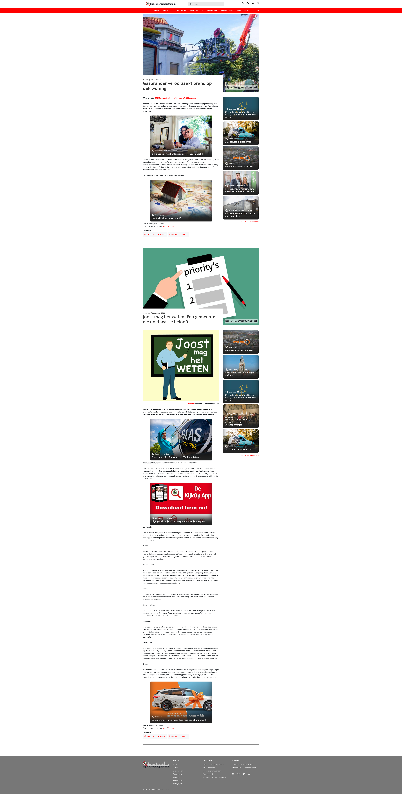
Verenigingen (177, 783)
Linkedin (174, 234)
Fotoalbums (177, 774)
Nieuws (175, 768)
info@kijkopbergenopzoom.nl (245, 768)
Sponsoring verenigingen (212, 771)
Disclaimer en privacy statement (214, 777)
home (156, 10)
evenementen (196, 10)
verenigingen (243, 10)
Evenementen (178, 771)
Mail (185, 234)
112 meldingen (180, 10)
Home (175, 764)
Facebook (150, 234)
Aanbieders (177, 777)
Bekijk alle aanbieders (250, 222)
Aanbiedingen (178, 780)
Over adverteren (209, 768)
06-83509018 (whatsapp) (243, 764)
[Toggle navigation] (258, 10)
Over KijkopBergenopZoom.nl (213, 764)
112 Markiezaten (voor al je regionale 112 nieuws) (175, 98)
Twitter (163, 234)
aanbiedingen (227, 10)
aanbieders (212, 10)
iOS (164, 226)
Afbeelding (190, 404)
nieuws (166, 10)
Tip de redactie (208, 774)
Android (171, 226)
